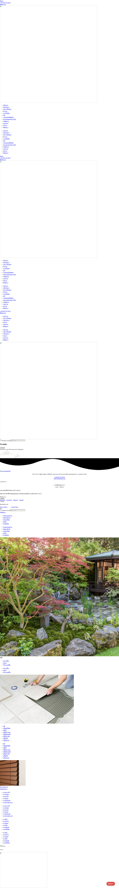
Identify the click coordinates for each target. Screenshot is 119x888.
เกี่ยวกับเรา (6, 107)
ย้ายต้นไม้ (6, 523)
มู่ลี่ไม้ (4, 730)
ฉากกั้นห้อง (6, 113)
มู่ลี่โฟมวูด (6, 740)
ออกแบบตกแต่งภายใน (9, 119)
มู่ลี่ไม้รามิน (6, 736)
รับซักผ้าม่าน (3, 789)
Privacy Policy (3, 507)
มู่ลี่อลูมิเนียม (6, 728)
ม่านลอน (5, 823)
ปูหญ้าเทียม (6, 519)
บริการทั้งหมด (7, 109)
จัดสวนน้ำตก (6, 517)
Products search (6, 440)
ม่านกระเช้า (6, 792)
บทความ (5, 123)
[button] (1, 1)
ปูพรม (5, 663)
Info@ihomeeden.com (59, 478)
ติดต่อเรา (5, 127)
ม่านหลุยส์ (6, 827)
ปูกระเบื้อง (6, 661)
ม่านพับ (5, 825)
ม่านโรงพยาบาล (8, 802)
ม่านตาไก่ (6, 821)
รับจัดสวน (6, 121)
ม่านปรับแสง (6, 800)
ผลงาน (5, 125)
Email (1, 496)
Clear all (2, 447)
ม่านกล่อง (6, 794)
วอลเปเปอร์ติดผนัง (8, 117)
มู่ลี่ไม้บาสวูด (6, 732)
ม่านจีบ (5, 819)
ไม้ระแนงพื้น (6, 665)
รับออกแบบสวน (7, 515)
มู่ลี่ (4, 115)
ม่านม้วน (5, 798)
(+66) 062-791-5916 (59, 477)
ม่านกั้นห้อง (6, 829)
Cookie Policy (14, 507)
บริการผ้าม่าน (4, 787)
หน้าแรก (5, 105)
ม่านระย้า (6, 796)
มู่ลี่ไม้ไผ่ (5, 738)
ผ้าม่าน (5, 111)
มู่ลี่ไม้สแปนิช (7, 734)
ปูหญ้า (5, 521)
